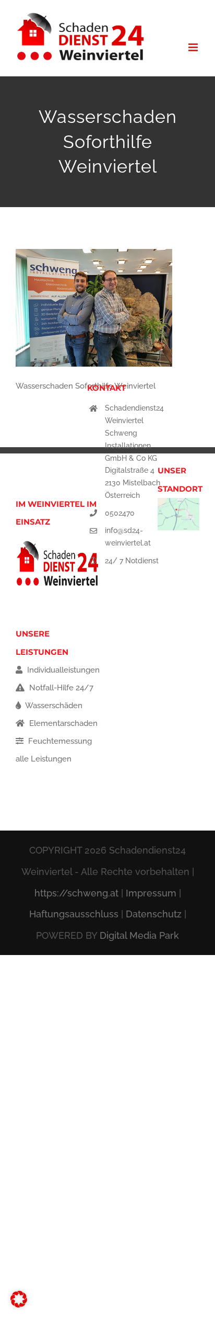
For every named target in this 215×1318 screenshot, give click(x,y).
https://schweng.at (76, 893)
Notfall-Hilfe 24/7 (60, 687)
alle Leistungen (43, 759)
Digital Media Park (139, 935)
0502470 (120, 513)
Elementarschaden (62, 723)
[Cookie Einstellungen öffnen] (18, 1305)
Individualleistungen (62, 670)
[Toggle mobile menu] (193, 47)
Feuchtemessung (59, 741)
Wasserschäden (52, 705)
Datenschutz (154, 913)
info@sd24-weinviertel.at (128, 536)
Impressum (151, 893)
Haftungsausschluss (73, 913)
